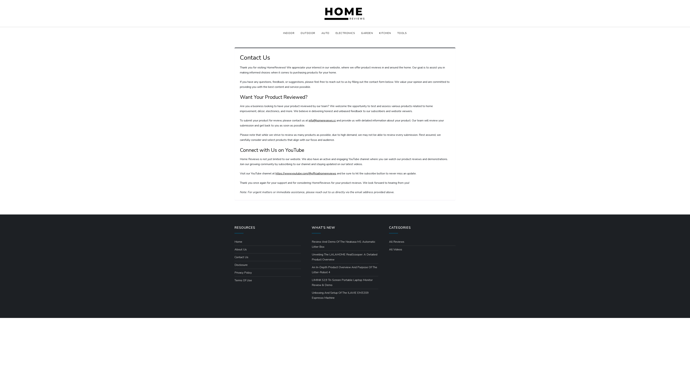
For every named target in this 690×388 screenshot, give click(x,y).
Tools (402, 33)
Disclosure (241, 265)
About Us (240, 249)
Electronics (345, 33)
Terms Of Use (243, 280)
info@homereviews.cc (322, 121)
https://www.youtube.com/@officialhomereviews (305, 173)
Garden (367, 33)
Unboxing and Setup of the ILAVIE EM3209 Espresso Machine (340, 295)
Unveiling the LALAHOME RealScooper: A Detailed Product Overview (344, 257)
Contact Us (241, 257)
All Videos (395, 249)
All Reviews (396, 242)
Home (238, 242)
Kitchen (385, 33)
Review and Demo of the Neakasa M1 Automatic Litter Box (343, 244)
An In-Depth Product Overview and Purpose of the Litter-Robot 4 (344, 269)
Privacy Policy (243, 273)
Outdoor (308, 33)
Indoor (289, 33)
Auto (325, 33)
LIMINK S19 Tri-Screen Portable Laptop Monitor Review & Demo (342, 282)
